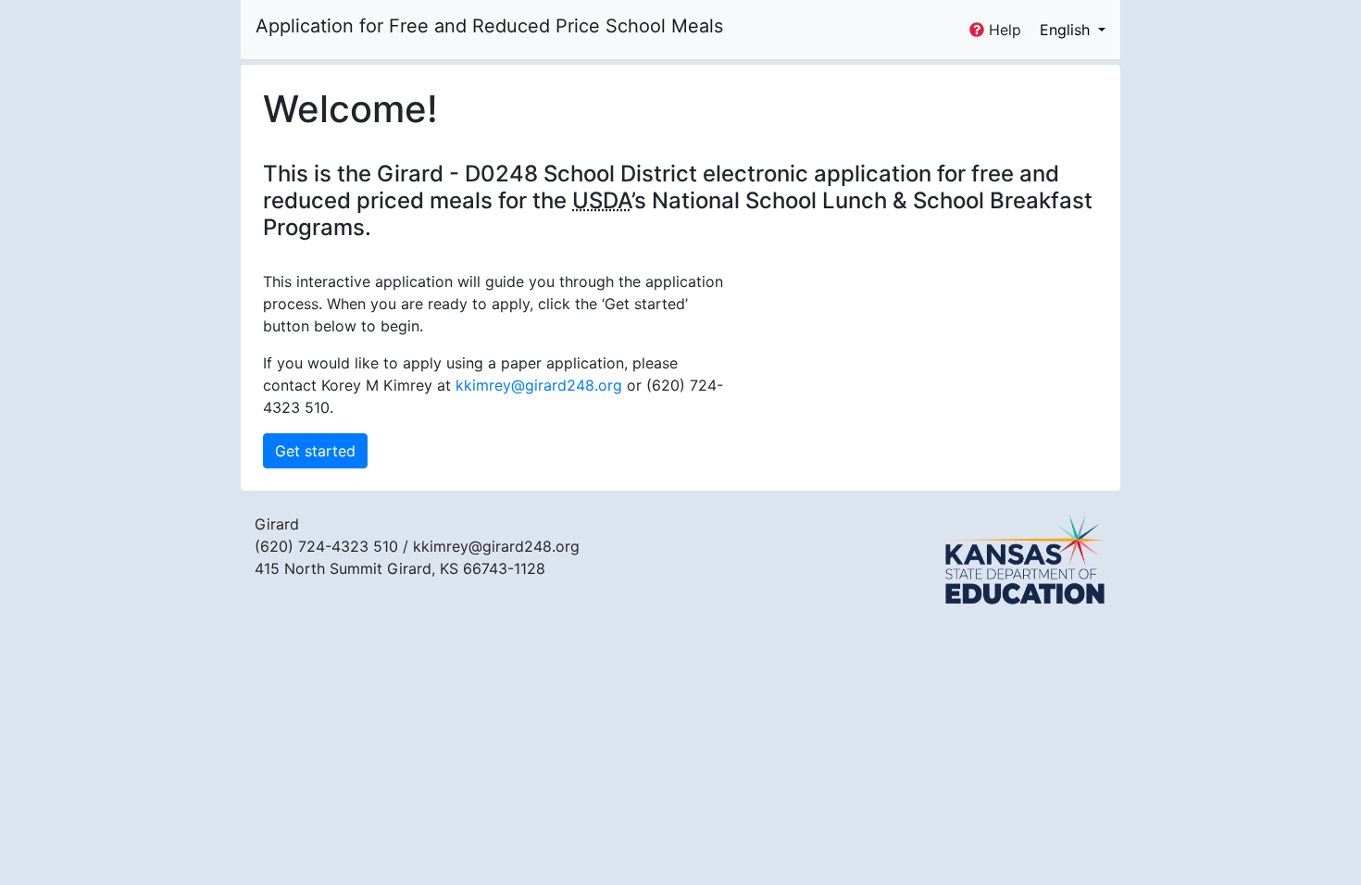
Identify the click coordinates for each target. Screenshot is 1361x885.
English (1067, 29)
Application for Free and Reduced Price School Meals (489, 26)
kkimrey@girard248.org (539, 385)
